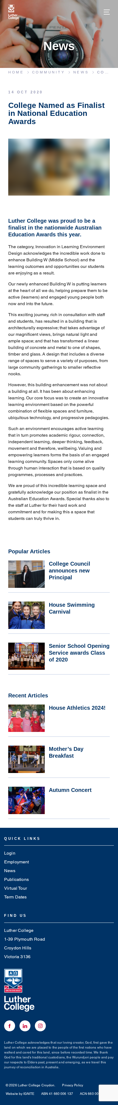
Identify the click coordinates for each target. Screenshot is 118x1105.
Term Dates (15, 897)
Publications (16, 879)
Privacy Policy (72, 1085)
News (10, 870)
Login (9, 853)
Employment (16, 861)
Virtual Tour (15, 888)
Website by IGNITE (20, 1094)
